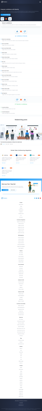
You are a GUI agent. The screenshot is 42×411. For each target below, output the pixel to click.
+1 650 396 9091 (21, 402)
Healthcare (21, 287)
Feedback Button (21, 273)
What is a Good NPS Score (21, 324)
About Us (21, 348)
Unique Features (21, 204)
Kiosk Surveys (21, 275)
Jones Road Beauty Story (21, 307)
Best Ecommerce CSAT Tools (21, 328)
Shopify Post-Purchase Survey (21, 221)
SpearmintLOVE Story (21, 309)
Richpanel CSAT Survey (21, 227)
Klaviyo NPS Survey (21, 223)
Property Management (21, 295)
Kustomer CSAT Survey (21, 232)
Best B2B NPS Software (21, 333)
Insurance (21, 285)
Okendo (21, 367)
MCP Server (21, 217)
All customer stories (21, 314)
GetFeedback (21, 376)
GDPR (21, 355)
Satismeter (21, 380)
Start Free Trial (5, 14)
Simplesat (21, 378)
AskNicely (21, 382)
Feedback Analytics (21, 261)
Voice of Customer (21, 256)
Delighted (21, 374)
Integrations (21, 211)
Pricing (21, 206)
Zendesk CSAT (21, 394)
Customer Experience (21, 258)
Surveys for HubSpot (21, 239)
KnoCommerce (21, 369)
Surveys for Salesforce (21, 237)
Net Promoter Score (21, 343)
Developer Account (21, 213)
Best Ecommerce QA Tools (21, 330)
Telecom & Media (21, 289)
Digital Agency (21, 299)
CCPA (21, 359)
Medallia (21, 387)
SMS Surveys (21, 277)
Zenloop (21, 385)
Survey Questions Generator (21, 321)
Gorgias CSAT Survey (21, 225)
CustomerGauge (21, 389)
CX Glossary (21, 335)
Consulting (21, 297)
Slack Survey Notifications (21, 244)
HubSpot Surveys (21, 396)
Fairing (21, 371)
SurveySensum (21, 391)
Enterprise (21, 208)
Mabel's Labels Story (21, 305)
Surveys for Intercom (21, 242)
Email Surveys (21, 266)
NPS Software (21, 252)
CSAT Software (21, 254)
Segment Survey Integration (21, 246)
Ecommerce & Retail (21, 340)
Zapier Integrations (21, 248)
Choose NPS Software (21, 326)
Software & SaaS (21, 293)
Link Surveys (21, 268)
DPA (21, 357)
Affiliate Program (21, 361)
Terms (21, 350)
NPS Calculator (21, 319)
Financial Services (21, 283)
